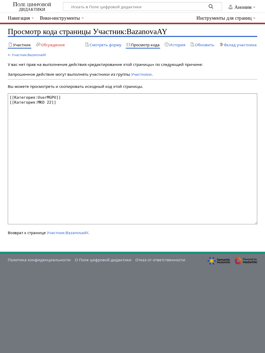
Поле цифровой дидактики (32, 6)
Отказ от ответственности (160, 259)
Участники (141, 74)
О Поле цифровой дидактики (103, 259)
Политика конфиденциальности (39, 259)
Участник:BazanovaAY (29, 54)
